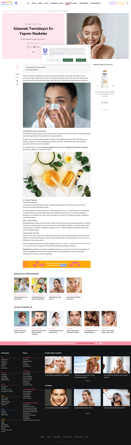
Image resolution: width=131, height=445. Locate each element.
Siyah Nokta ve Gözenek (40, 11)
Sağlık (2, 421)
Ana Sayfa (4, 11)
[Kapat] (88, 46)
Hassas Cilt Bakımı (27, 391)
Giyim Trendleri (4, 398)
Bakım (10, 11)
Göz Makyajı (4, 376)
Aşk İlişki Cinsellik (5, 426)
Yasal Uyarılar (56, 437)
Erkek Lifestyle (4, 414)
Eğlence (3, 423)
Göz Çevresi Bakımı (27, 376)
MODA (46, 3)
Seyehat (3, 428)
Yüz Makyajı (4, 374)
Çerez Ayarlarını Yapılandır (54, 60)
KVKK (86, 437)
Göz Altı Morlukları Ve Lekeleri (30, 408)
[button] (102, 110)
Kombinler (3, 404)
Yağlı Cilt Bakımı (27, 396)
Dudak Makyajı (4, 378)
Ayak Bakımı (26, 364)
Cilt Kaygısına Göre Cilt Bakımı (22, 11)
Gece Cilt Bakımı (27, 373)
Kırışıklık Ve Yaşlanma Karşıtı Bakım (31, 420)
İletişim (42, 437)
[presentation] (97, 86)
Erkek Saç (3, 411)
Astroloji (3, 431)
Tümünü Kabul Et (81, 60)
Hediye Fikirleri (4, 424)
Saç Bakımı (3, 364)
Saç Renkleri (4, 363)
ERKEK (74, 3)
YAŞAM (60, 3)
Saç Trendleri (4, 368)
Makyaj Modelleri (5, 379)
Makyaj (40, 24)
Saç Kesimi (3, 361)
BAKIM (40, 3)
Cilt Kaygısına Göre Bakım (7, 391)
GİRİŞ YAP (121, 3)
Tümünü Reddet (67, 60)
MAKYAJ (34, 3)
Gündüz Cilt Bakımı (27, 379)
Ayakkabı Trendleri (5, 401)
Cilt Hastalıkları (26, 418)
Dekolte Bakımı (26, 383)
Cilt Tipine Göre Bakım (6, 389)
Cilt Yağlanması (26, 413)
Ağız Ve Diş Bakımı (27, 361)
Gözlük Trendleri (5, 403)
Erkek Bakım (4, 413)
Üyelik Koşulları (78, 437)
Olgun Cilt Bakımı (27, 393)
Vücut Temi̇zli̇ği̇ (26, 366)
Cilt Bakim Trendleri (27, 384)
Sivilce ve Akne (26, 404)
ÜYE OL (113, 3)
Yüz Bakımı (25, 359)
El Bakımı (25, 363)
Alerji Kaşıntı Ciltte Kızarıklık (29, 415)
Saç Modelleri (4, 359)
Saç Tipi (3, 366)
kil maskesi (31, 243)
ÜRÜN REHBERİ (83, 3)
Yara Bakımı (26, 416)
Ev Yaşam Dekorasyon (6, 430)
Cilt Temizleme (26, 374)
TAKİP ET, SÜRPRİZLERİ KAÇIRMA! (85, 343)
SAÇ (28, 3)
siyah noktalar (44, 139)
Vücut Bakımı (4, 386)
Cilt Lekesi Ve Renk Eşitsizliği (30, 410)
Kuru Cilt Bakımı (26, 394)
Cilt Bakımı (3, 388)
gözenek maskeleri (48, 147)
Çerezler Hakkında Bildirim (58, 53)
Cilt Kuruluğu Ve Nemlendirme (30, 411)
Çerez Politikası (67, 437)
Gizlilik (49, 437)
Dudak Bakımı (26, 381)
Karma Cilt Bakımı (27, 398)
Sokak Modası (4, 399)
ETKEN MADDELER (95, 3)
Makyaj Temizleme (27, 378)
